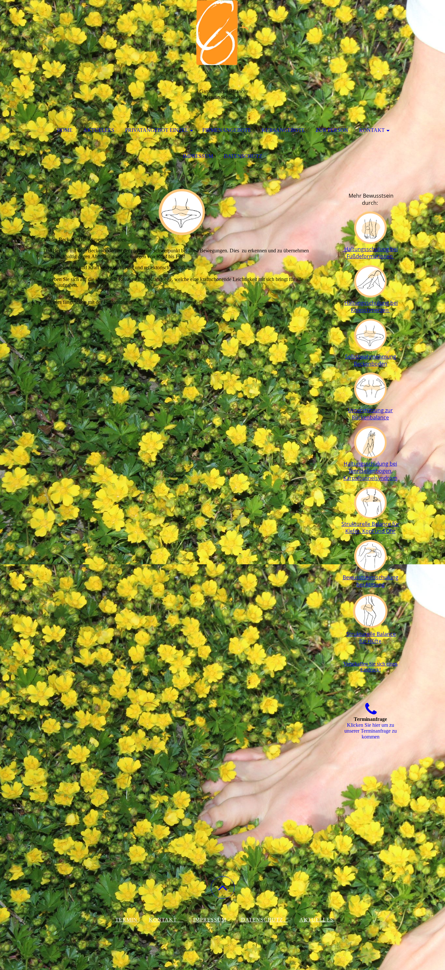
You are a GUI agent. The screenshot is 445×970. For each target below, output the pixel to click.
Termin (127, 919)
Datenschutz (243, 156)
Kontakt (372, 130)
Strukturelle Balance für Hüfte (371, 637)
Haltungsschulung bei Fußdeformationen (370, 253)
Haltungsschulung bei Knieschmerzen (371, 306)
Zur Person (332, 130)
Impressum (198, 156)
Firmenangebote (226, 130)
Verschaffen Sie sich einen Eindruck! (370, 666)
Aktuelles (98, 130)
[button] (223, 887)
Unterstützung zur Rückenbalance (370, 414)
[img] (222, 32)
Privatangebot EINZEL (156, 130)
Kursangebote (283, 130)
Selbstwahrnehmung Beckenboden (370, 360)
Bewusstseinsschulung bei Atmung (370, 581)
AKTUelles (316, 919)
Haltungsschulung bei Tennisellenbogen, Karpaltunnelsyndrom (370, 471)
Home (65, 130)
